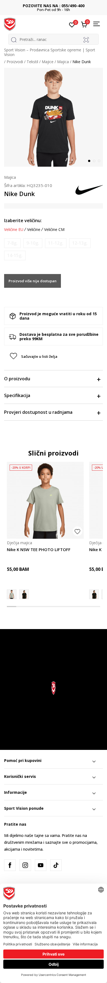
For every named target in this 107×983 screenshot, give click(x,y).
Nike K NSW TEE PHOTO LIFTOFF (39, 549)
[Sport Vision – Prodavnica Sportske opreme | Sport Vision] (9, 24)
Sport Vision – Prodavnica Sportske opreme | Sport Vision (49, 52)
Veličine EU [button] (13, 229)
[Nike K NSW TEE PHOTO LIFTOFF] (45, 500)
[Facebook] (9, 865)
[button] (53, 356)
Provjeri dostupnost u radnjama (38, 412)
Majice (48, 61)
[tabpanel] (53, 117)
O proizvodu (17, 379)
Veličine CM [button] (54, 229)
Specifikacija (17, 395)
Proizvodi (15, 61)
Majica (63, 61)
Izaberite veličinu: (23, 220)
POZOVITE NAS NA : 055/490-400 (54, 6)
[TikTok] (55, 865)
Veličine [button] (33, 229)
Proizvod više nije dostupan (33, 280)
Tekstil (32, 61)
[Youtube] (40, 865)
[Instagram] (25, 865)
